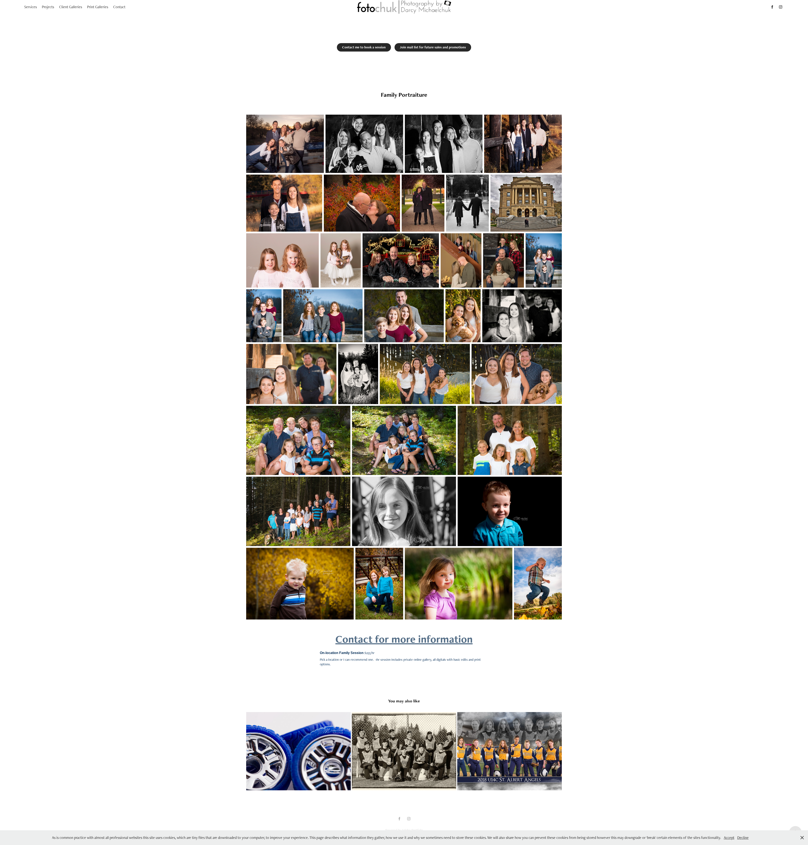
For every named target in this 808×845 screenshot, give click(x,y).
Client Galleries (70, 6)
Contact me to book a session (364, 47)
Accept (729, 837)
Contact (119, 6)
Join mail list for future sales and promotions (433, 47)
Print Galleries (97, 6)
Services (30, 6)
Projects (48, 6)
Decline (743, 837)
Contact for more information (404, 639)
